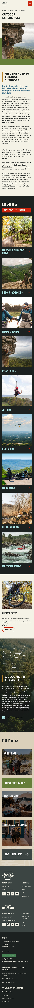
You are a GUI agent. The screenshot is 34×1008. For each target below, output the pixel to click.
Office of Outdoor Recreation (10, 979)
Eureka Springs (7, 167)
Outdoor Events (9, 613)
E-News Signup (25, 883)
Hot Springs (17, 165)
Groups (24, 925)
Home (4, 10)
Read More (10, 630)
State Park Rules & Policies (26, 918)
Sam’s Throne (23, 118)
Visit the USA (5, 1002)
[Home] (5, 3)
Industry (24, 893)
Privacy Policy (6, 951)
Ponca (24, 165)
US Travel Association (8, 998)
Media (23, 889)
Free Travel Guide (26, 886)
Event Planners (26, 896)
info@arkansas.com (7, 890)
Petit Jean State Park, (23, 116)
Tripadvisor (5, 995)
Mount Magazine (7, 120)
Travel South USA (7, 992)
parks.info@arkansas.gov (9, 920)
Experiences (12, 10)
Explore (22, 10)
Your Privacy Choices (9, 955)
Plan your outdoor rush (14, 210)
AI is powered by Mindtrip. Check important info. (15, 962)
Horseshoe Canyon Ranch (10, 118)
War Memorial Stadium (8, 982)
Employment (25, 922)
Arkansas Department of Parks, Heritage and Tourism (14, 975)
